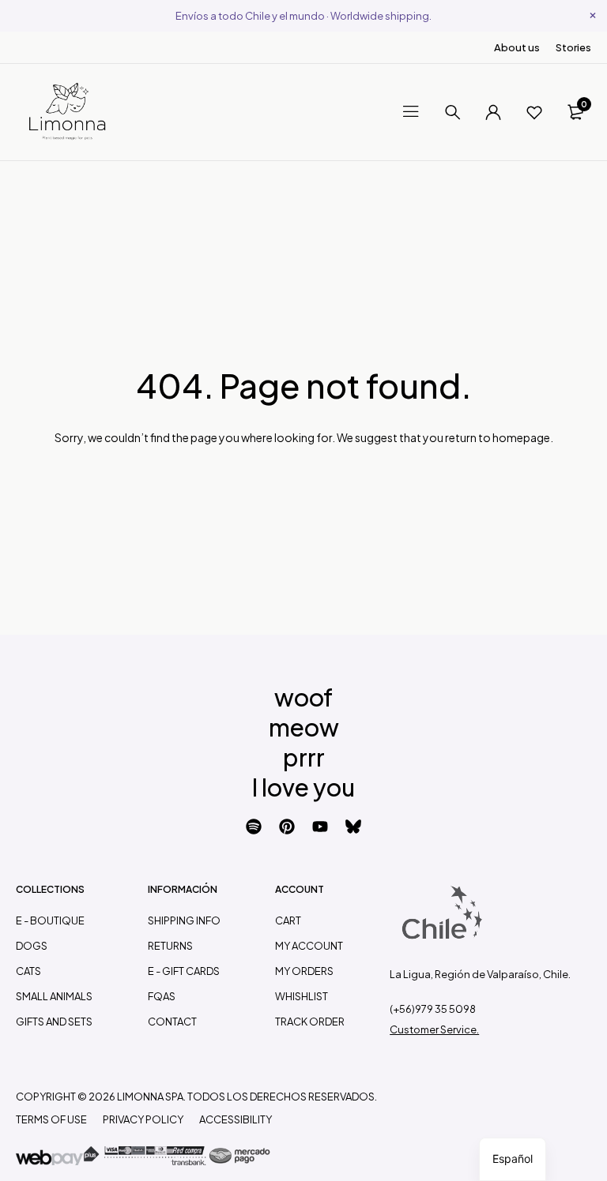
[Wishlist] (534, 112)
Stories (573, 47)
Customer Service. (434, 1029)
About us (517, 47)
